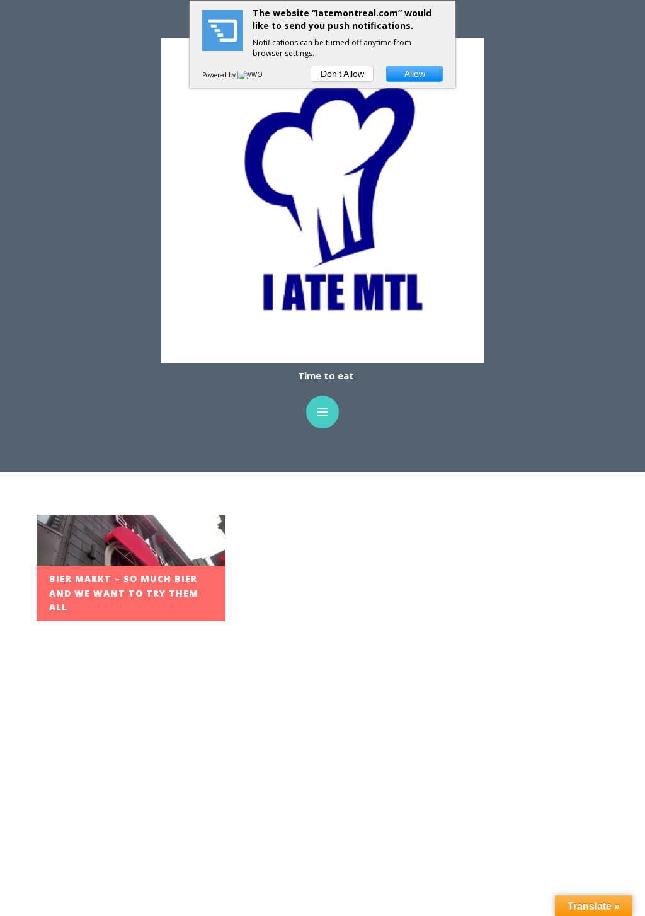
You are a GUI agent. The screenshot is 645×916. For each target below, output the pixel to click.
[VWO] (250, 75)
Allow (414, 74)
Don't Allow (342, 74)
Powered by (219, 75)
